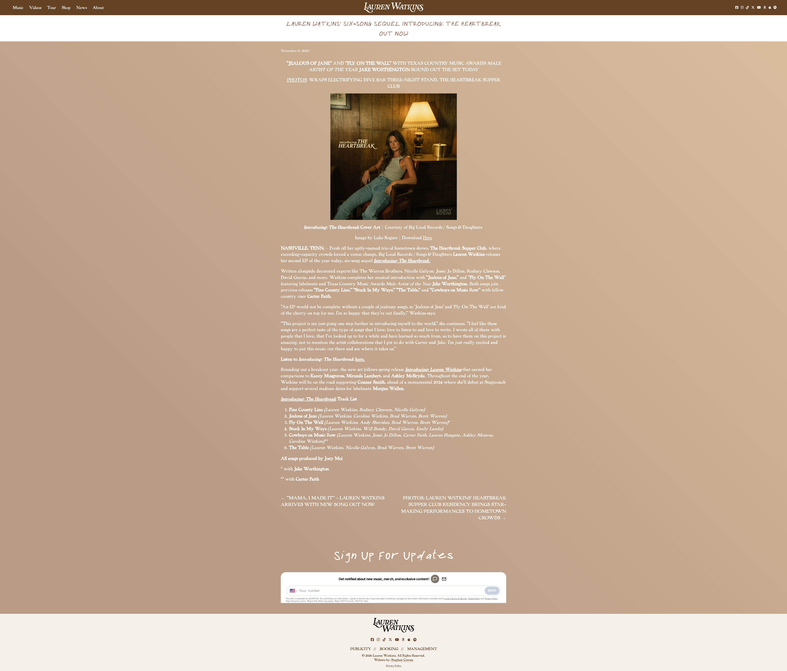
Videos (35, 7)
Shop (66, 7)
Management (422, 649)
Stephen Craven (402, 660)
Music (18, 7)
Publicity (360, 649)
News (81, 7)
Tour (51, 7)
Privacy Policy (393, 665)
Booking (389, 649)
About (98, 7)
